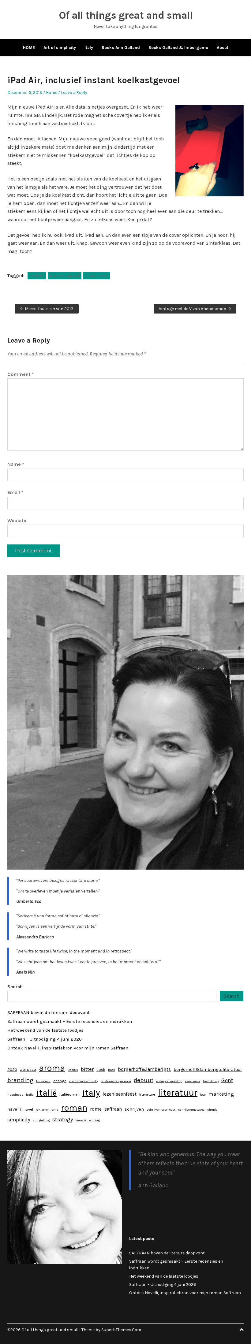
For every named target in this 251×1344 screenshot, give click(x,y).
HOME (29, 47)
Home (51, 92)
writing (94, 1120)
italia (30, 1095)
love (203, 1095)
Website (16, 520)
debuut (143, 1080)
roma (54, 1110)
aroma (52, 1068)
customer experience (116, 1081)
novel (28, 1109)
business (43, 1081)
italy (91, 1093)
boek (100, 1069)
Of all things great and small (126, 15)
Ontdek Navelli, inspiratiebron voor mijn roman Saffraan (67, 1048)
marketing (221, 1094)
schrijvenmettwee (191, 1110)
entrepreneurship (169, 1081)
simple (212, 1110)
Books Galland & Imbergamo (178, 47)
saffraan (113, 1109)
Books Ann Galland (121, 47)
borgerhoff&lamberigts (144, 1069)
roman (74, 1107)
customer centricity (83, 1081)
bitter (87, 1069)
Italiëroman (69, 1094)
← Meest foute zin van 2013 (46, 308)
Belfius (73, 1070)
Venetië (81, 1120)
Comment (20, 374)
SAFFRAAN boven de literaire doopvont (48, 1012)
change (59, 1081)
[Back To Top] (241, 1330)
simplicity (18, 1120)
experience (192, 1081)
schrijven (134, 1109)
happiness (15, 1095)
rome (96, 1109)
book (111, 1070)
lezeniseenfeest (120, 1094)
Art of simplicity (59, 47)
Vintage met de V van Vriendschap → (195, 308)
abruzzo (28, 1069)
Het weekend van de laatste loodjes (45, 1030)
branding (20, 1080)
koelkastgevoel (65, 275)
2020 (12, 1069)
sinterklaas (96, 275)
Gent (227, 1080)
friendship (211, 1081)
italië (46, 1093)
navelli (14, 1109)
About (222, 47)
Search (15, 986)
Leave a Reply (74, 92)
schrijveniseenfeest (161, 1110)
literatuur (177, 1092)
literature (147, 1094)
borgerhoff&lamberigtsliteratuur (208, 1069)
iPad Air (36, 275)
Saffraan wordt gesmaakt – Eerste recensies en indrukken (69, 1021)
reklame (42, 1110)
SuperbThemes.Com (121, 1329)
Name (15, 464)
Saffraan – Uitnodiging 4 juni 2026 (44, 1039)
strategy (62, 1119)
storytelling (41, 1120)
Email (15, 492)
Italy (88, 47)
